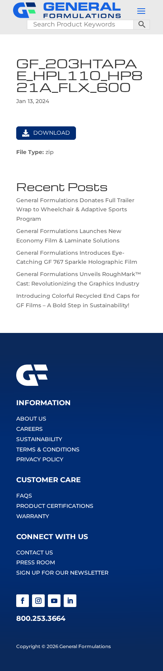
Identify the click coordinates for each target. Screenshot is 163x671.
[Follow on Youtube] (54, 600)
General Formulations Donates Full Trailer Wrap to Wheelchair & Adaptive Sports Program (75, 210)
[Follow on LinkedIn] (70, 600)
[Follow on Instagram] (38, 600)
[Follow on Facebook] (22, 600)
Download (51, 132)
